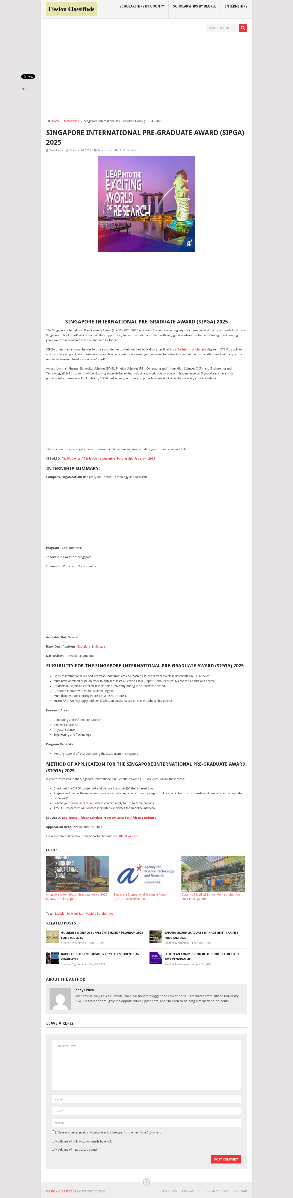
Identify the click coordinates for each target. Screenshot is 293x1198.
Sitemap (240, 1191)
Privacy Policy (217, 1191)
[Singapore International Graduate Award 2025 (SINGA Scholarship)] (78, 874)
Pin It (25, 88)
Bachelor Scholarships (68, 913)
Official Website (128, 836)
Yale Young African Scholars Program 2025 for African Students (109, 817)
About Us (169, 1191)
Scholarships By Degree (194, 6)
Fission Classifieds (61, 1191)
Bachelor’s (184, 349)
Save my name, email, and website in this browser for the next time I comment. (110, 1132)
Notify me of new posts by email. (76, 1149)
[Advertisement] (124, 33)
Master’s (200, 349)
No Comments (127, 150)
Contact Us (191, 1191)
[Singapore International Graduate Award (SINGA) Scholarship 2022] (145, 874)
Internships (236, 6)
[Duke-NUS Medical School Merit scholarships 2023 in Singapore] (213, 874)
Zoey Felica (56, 150)
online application (82, 803)
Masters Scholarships (99, 913)
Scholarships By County (141, 6)
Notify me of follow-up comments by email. (83, 1141)
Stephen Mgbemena (73, 942)
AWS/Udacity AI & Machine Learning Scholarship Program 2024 (108, 458)
